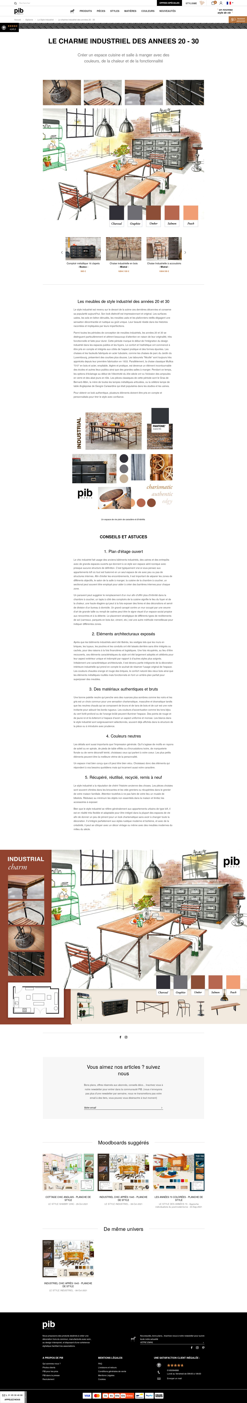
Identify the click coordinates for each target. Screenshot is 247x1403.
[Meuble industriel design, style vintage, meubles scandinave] (21, 11)
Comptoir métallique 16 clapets (83, 265)
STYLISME (191, 3)
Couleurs (147, 11)
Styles (114, 11)
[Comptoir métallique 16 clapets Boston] (83, 248)
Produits (86, 11)
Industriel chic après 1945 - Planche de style (123, 1198)
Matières (130, 11)
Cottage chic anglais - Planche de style (68, 1198)
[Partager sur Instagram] (126, 1036)
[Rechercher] (15, 3)
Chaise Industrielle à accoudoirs (164, 265)
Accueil (17, 19)
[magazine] (72, 11)
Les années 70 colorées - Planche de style (179, 1198)
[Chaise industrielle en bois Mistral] (123, 248)
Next (185, 252)
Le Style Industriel (45, 19)
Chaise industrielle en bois (124, 265)
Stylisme (29, 19)
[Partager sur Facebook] (120, 1036)
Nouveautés (167, 11)
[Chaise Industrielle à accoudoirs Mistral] (164, 249)
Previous (62, 252)
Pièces (101, 11)
